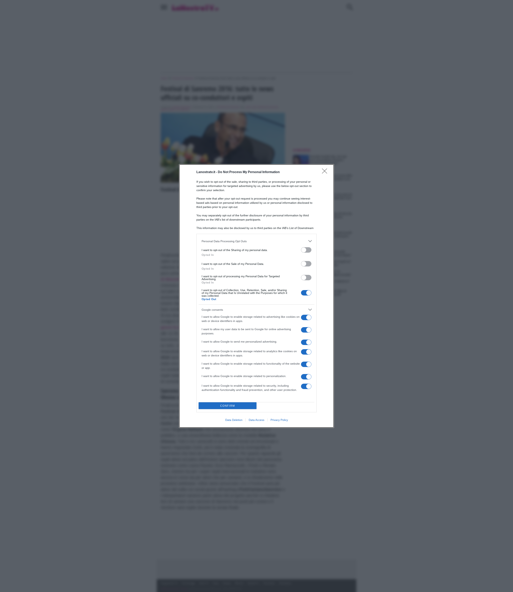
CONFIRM (227, 405)
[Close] (326, 172)
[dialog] (256, 296)
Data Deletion (233, 420)
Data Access (256, 420)
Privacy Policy (279, 420)
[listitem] (256, 241)
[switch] (306, 250)
